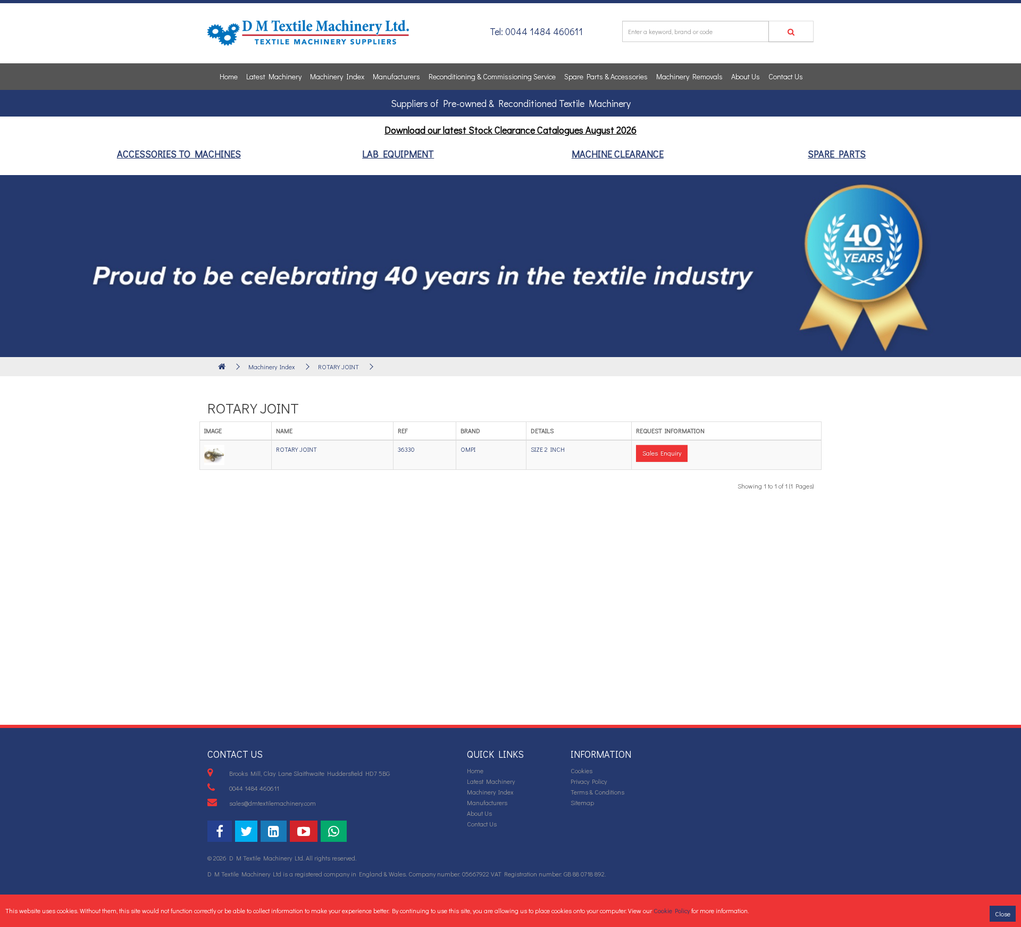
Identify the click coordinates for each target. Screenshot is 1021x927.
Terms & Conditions (597, 792)
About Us (745, 76)
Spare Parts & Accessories (606, 76)
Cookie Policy (672, 910)
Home (229, 76)
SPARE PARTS (837, 153)
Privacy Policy (589, 781)
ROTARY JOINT (338, 366)
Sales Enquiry (661, 453)
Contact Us (785, 76)
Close (1002, 913)
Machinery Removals (689, 76)
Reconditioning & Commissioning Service (492, 76)
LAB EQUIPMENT (398, 153)
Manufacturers (396, 76)
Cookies (581, 770)
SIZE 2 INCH (548, 449)
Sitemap (582, 802)
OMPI (468, 449)
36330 (406, 449)
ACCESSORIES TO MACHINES (179, 153)
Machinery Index (337, 76)
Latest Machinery (274, 76)
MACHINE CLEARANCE (618, 153)
